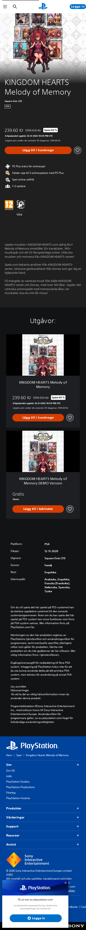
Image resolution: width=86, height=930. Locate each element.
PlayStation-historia (18, 798)
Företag (10, 792)
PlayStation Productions (20, 787)
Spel (19, 755)
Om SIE (10, 770)
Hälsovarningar (20, 690)
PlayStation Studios (18, 781)
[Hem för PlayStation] (43, 7)
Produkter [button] (13, 808)
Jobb (9, 776)
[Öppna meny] (5, 6)
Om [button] (8, 765)
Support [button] (12, 826)
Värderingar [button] (15, 817)
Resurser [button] (12, 835)
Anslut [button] (11, 844)
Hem (9, 755)
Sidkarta (73, 907)
